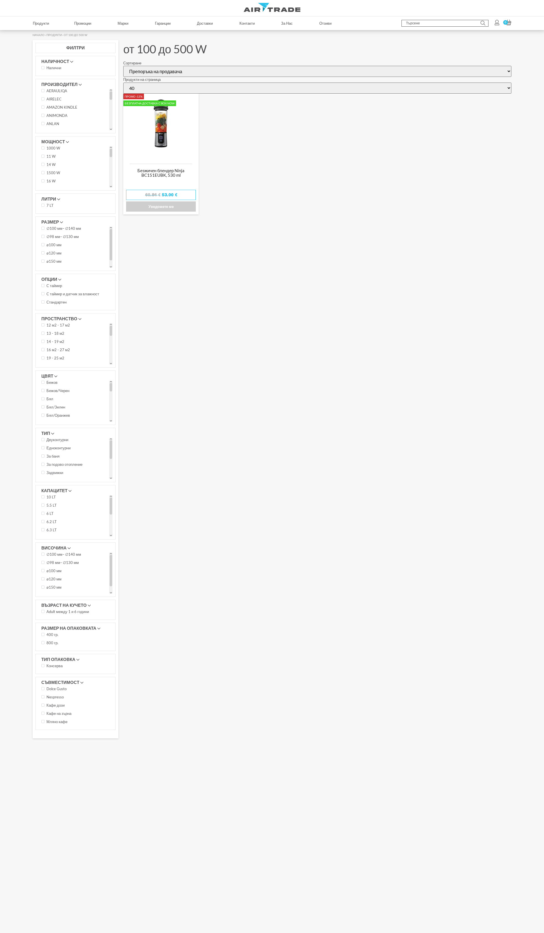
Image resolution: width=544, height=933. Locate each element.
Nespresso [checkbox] (55, 502)
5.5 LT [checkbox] (51, 311)
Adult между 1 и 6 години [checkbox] (67, 417)
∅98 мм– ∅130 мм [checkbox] (62, 42)
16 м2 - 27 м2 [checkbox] (58, 155)
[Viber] (67, 825)
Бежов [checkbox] (52, 188)
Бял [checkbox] (49, 204)
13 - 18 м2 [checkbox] (55, 139)
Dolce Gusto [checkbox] (56, 494)
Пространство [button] (59, 123)
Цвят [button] (47, 181)
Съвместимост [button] (60, 487)
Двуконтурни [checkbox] (57, 245)
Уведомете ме (161, 11)
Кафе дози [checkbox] (55, 511)
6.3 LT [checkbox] (51, 335)
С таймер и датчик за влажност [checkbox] (72, 99)
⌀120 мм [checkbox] (53, 58)
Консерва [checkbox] (54, 471)
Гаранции (211, 793)
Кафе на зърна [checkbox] (58, 519)
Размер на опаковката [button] (68, 433)
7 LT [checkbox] (50, 11)
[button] (272, 853)
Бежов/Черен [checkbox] (57, 196)
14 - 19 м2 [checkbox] (55, 147)
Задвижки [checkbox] (54, 278)
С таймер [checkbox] (54, 91)
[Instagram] (37, 825)
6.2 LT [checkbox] (51, 327)
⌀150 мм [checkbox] (53, 67)
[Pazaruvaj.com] (462, 808)
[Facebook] (52, 825)
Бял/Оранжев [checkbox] (58, 221)
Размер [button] (50, 27)
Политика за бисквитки (352, 809)
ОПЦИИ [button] (49, 84)
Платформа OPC (218, 809)
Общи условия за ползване (356, 801)
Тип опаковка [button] (58, 464)
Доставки (133, 809)
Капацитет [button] (54, 295)
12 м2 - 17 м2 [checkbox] (58, 130)
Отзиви (131, 793)
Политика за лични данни (354, 793)
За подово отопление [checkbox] (64, 270)
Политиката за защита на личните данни (257, 834)
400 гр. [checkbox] (52, 440)
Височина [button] (54, 352)
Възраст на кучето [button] (64, 410)
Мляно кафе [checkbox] (56, 527)
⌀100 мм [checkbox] (53, 50)
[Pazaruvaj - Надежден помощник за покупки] (503, 822)
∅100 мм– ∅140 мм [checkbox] (63, 34)
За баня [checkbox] (53, 262)
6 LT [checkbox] (50, 319)
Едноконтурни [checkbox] (58, 253)
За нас (130, 801)
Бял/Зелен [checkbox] (55, 212)
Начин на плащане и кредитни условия (236, 801)
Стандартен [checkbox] (56, 107)
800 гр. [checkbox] (52, 448)
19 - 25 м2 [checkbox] (55, 163)
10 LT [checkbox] (51, 302)
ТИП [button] (45, 238)
